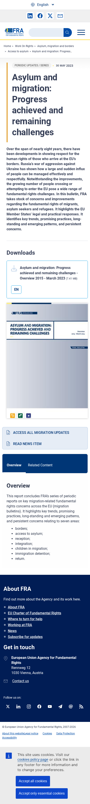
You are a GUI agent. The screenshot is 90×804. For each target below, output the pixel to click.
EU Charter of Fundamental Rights (34, 613)
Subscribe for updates (25, 637)
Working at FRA (20, 625)
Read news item (27, 444)
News (12, 631)
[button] (30, 16)
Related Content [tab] (40, 465)
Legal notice (31, 733)
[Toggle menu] (81, 32)
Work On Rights (24, 46)
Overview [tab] (14, 465)
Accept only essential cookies (42, 793)
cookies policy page (32, 759)
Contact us (20, 681)
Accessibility (9, 737)
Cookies (47, 733)
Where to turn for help (25, 619)
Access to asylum (18, 51)
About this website (13, 733)
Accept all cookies (33, 781)
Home (7, 46)
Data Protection (65, 733)
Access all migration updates (41, 433)
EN (16, 289)
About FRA (16, 607)
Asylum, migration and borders (55, 46)
